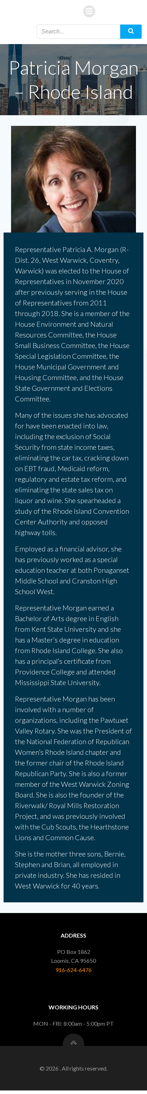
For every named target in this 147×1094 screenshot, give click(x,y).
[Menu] (89, 11)
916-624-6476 (73, 969)
